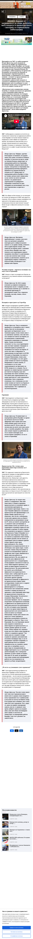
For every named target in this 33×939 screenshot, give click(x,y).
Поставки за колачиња (16, 931)
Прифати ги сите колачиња (16, 927)
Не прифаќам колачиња (16, 936)
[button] (31, 12)
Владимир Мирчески (10, 33)
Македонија (12, 16)
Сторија (22, 16)
